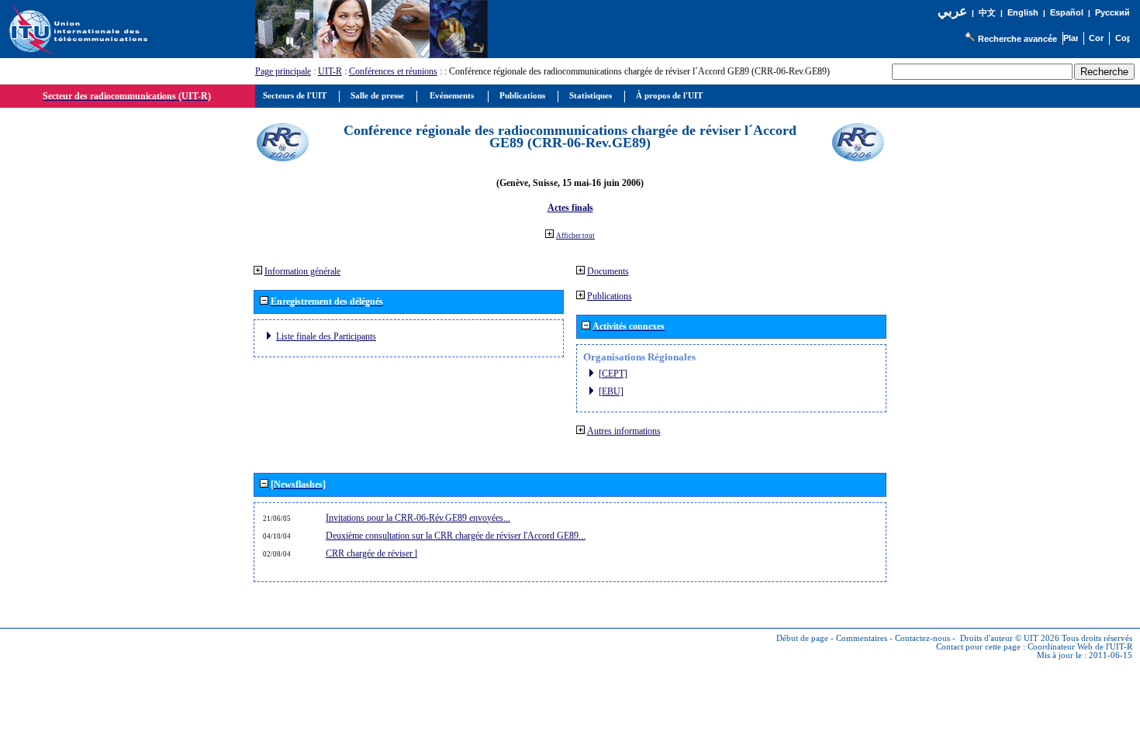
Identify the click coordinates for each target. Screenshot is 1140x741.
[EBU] (611, 391)
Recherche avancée (1017, 38)
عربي (952, 11)
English (1022, 12)
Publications (609, 296)
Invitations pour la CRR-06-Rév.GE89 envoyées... (418, 517)
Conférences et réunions (393, 71)
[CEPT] (613, 373)
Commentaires (861, 638)
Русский (1112, 12)
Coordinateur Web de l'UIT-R (1080, 647)
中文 (987, 13)
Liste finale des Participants (326, 336)
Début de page (802, 638)
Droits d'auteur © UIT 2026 (1009, 638)
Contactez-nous (922, 638)
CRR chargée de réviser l (371, 553)
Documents (608, 271)
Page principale (283, 71)
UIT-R (330, 71)
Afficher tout (575, 236)
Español (1066, 12)
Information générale (302, 271)
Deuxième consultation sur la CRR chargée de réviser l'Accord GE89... (456, 535)
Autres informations (624, 431)
